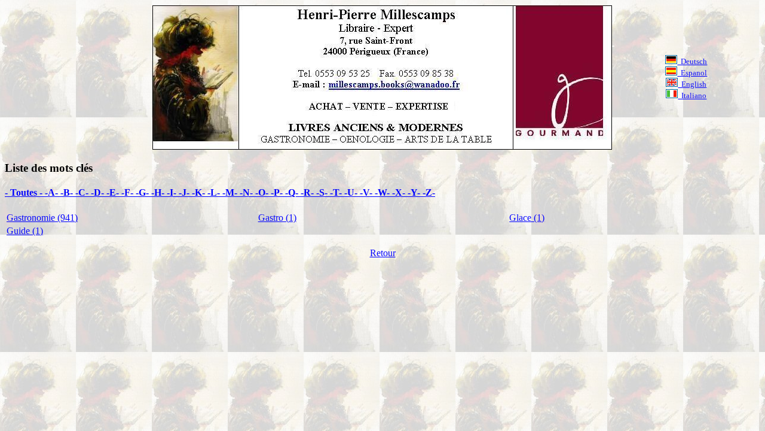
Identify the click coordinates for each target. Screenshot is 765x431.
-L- (214, 192)
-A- (52, 192)
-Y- (415, 192)
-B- (67, 192)
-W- (383, 192)
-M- (231, 192)
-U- (352, 192)
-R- (308, 192)
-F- (128, 192)
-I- (173, 192)
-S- (323, 192)
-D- (98, 192)
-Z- (429, 192)
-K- (199, 192)
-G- (143, 192)
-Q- (293, 192)
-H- (159, 192)
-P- (278, 192)
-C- (83, 192)
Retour (383, 253)
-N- (247, 192)
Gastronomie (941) (42, 218)
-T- (337, 192)
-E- (113, 192)
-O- (263, 192)
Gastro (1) (277, 218)
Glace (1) (526, 218)
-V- (367, 192)
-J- (185, 192)
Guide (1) (25, 231)
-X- (400, 192)
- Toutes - (25, 192)
